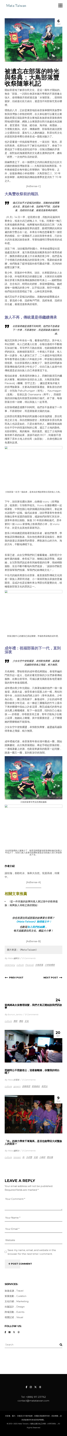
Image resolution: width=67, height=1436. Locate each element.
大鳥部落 (39, 965)
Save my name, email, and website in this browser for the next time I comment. (32, 1252)
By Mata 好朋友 (12, 1079)
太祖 (36, 1157)
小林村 (42, 1157)
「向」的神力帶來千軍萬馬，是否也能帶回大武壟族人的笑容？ (33, 1142)
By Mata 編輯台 (12, 958)
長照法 (44, 1086)
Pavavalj (29, 965)
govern (17, 1086)
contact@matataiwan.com (33, 1400)
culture (20, 965)
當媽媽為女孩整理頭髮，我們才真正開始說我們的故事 (33, 1006)
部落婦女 (36, 1086)
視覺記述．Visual (14, 1317)
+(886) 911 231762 (36, 1396)
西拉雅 (50, 1157)
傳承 (15, 1021)
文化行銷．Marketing (17, 1301)
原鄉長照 (26, 1086)
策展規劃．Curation (15, 1296)
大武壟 (29, 1157)
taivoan (17, 1157)
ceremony (10, 965)
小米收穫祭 (50, 965)
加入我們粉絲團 (36, 926)
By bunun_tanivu (13, 1014)
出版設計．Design (15, 1306)
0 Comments (28, 958)
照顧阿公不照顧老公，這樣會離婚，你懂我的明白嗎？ (32, 1071)
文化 (27, 1021)
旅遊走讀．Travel (14, 1290)
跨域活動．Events (14, 1311)
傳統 (21, 1021)
